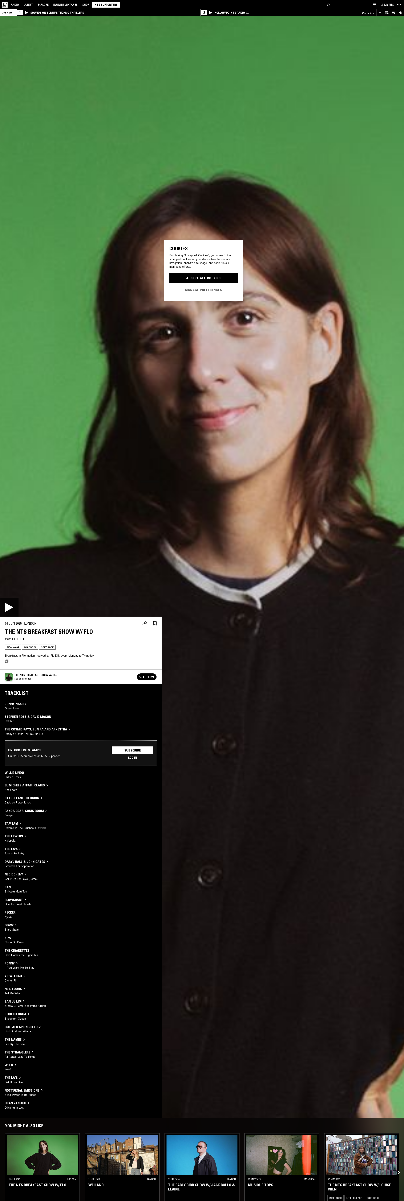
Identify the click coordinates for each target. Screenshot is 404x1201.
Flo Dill (18, 639)
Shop (85, 5)
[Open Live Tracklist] (393, 12)
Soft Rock (47, 647)
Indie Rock (30, 647)
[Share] (145, 623)
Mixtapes (65, 5)
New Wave (13, 647)
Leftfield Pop (354, 1198)
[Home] (5, 5)
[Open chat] (374, 4)
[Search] (328, 4)
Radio (15, 5)
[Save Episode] (155, 623)
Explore (43, 5)
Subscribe (132, 750)
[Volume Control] (400, 12)
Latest (28, 5)
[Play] (9, 607)
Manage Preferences (203, 290)
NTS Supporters (106, 5)
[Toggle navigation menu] (399, 5)
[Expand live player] (379, 12)
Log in (132, 757)
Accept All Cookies (203, 278)
